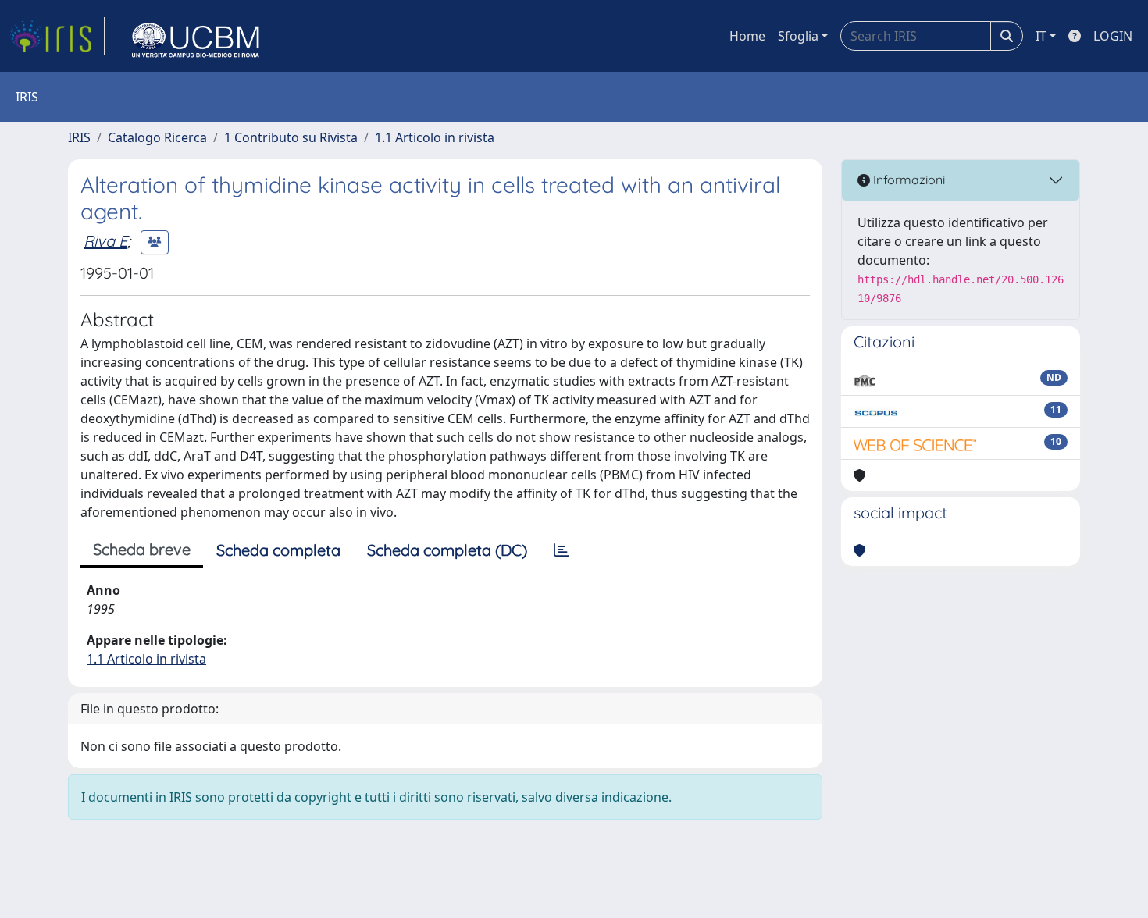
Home (747, 35)
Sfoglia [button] (798, 35)
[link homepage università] (196, 35)
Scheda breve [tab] (142, 549)
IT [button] (1041, 35)
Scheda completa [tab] (278, 550)
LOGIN (1112, 35)
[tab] (561, 550)
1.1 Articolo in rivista (434, 137)
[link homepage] (57, 36)
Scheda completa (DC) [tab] (447, 550)
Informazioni (907, 179)
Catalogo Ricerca (157, 137)
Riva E (105, 241)
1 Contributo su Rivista (291, 137)
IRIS (79, 137)
